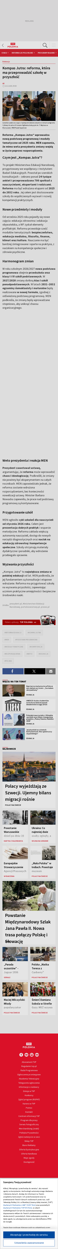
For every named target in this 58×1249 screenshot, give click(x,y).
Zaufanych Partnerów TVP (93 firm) (17, 1208)
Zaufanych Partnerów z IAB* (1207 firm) (19, 1205)
